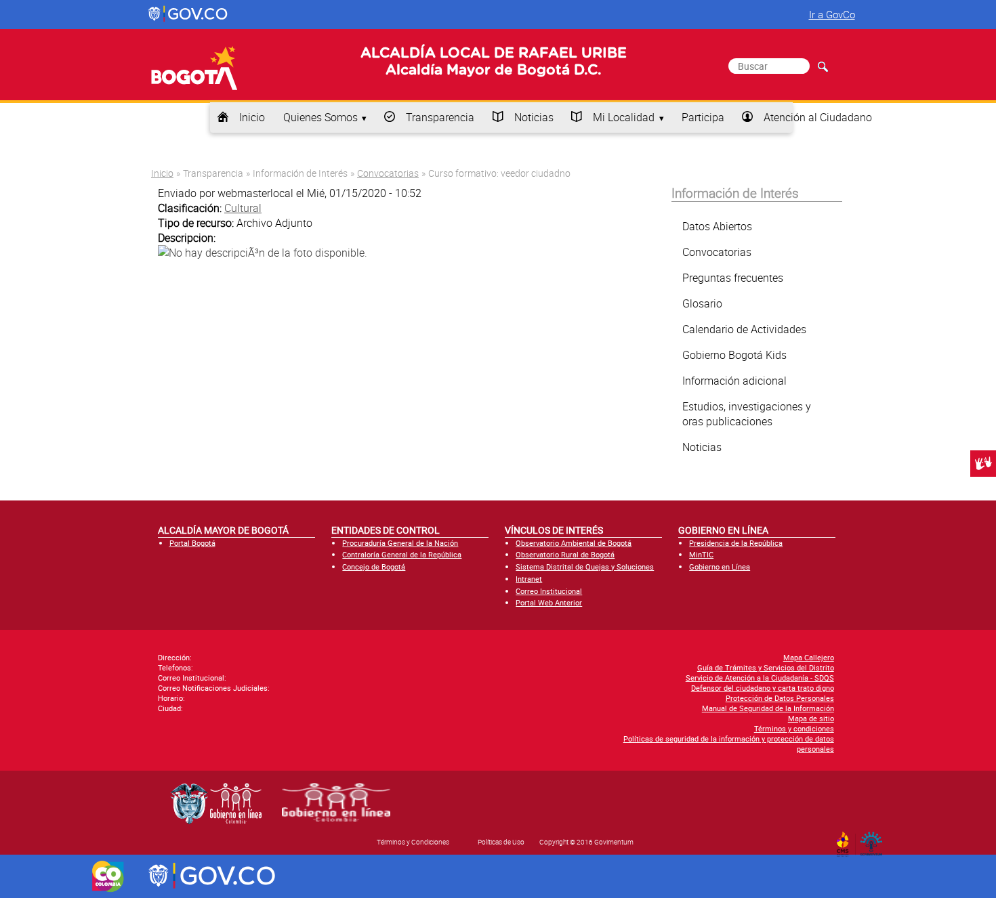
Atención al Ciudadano (818, 117)
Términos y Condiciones (413, 842)
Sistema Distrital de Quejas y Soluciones (585, 566)
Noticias (534, 117)
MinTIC (701, 554)
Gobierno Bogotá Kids (734, 354)
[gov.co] (189, 14)
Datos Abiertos (717, 226)
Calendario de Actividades (744, 329)
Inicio (252, 117)
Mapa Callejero (808, 657)
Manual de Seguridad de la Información (768, 708)
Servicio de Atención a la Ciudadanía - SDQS (760, 677)
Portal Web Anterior (549, 602)
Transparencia (440, 117)
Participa (703, 117)
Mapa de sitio (811, 718)
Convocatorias (388, 173)
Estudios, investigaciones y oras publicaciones (746, 414)
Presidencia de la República (736, 543)
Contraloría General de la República (401, 554)
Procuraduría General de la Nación (400, 543)
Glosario (702, 303)
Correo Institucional (549, 591)
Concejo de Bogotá (373, 566)
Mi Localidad (624, 117)
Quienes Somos (320, 117)
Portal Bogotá (192, 543)
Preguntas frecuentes (732, 277)
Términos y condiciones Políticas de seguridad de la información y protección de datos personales (728, 738)
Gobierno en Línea (719, 566)
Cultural (243, 207)
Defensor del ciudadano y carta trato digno (762, 688)
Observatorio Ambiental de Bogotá (573, 543)
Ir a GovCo (832, 14)
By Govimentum (874, 839)
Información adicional (734, 380)
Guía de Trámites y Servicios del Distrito (765, 667)
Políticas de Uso (501, 842)
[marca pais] (108, 876)
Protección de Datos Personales (780, 698)
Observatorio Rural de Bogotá (565, 554)
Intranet (529, 579)
